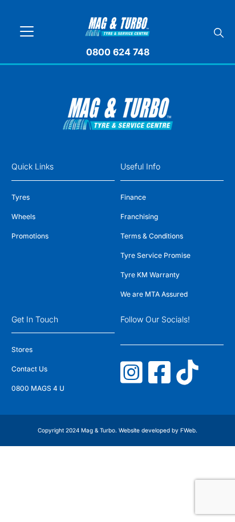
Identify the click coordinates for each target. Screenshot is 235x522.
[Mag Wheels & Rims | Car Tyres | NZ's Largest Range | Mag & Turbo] (118, 25)
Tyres (20, 197)
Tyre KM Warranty (150, 274)
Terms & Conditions (151, 236)
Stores (22, 349)
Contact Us (29, 369)
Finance (133, 197)
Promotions (29, 236)
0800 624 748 (117, 52)
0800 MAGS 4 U (37, 388)
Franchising (139, 216)
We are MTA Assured (154, 294)
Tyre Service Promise (155, 255)
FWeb (188, 430)
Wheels (23, 216)
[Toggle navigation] (26, 31)
